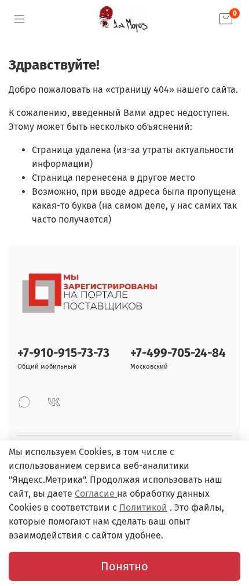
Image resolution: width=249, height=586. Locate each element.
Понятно (124, 566)
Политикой (143, 507)
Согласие (96, 493)
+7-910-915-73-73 (63, 353)
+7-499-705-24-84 (178, 353)
